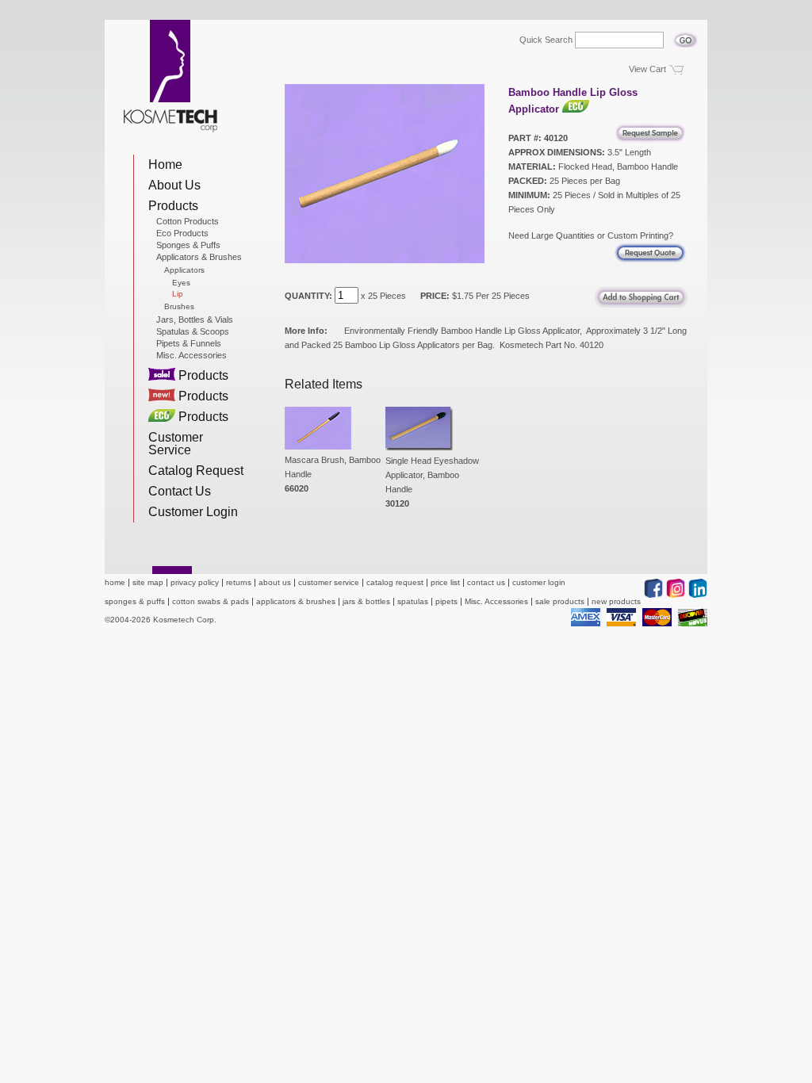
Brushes (179, 307)
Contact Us (179, 491)
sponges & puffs (135, 601)
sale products (559, 601)
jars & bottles (366, 601)
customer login (538, 582)
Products (173, 205)
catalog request (394, 582)
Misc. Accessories (191, 355)
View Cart (647, 69)
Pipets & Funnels (188, 343)
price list (445, 582)
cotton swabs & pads (210, 601)
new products (616, 601)
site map (147, 582)
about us (275, 582)
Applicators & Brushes (199, 257)
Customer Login (193, 512)
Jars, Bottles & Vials (194, 319)
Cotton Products (187, 221)
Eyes (181, 283)
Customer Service (175, 444)
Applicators (184, 270)
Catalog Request (195, 470)
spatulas (412, 601)
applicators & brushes (295, 601)
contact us (486, 582)
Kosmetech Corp (170, 76)
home (115, 582)
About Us (174, 185)
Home (165, 164)
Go (685, 36)
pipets (446, 601)
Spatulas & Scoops (192, 331)
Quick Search (546, 40)
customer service (328, 582)
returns (238, 582)
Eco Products (182, 233)
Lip (177, 294)
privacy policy (194, 582)
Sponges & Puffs (188, 245)
